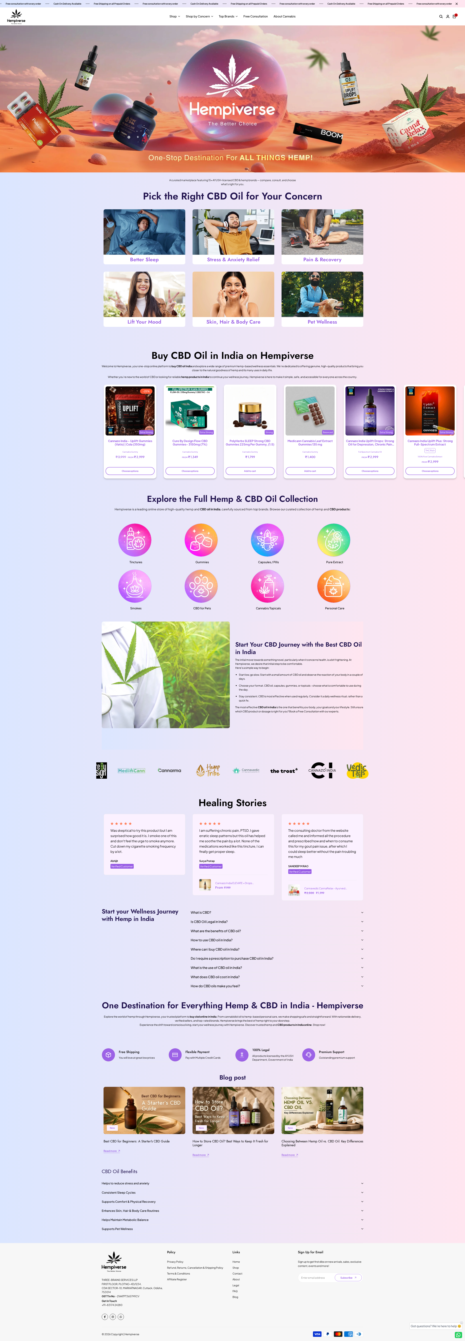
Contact (237, 1273)
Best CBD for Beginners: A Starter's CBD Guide (137, 1141)
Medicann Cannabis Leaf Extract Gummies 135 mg (310, 442)
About (236, 1279)
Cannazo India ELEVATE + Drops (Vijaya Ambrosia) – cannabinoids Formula (234, 883)
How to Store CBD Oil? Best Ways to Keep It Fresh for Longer (230, 1143)
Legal (235, 1285)
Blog (235, 1296)
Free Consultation (251, 729)
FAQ (235, 1291)
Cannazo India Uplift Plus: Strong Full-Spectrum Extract (430, 442)
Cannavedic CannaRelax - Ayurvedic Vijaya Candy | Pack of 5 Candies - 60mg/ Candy (325, 888)
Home (236, 1261)
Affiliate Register (177, 1279)
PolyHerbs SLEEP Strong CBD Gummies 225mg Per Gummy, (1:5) (250, 442)
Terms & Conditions (178, 1273)
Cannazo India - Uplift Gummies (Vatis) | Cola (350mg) (130, 442)
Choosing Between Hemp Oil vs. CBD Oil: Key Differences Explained (322, 1143)
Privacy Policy (175, 1261)
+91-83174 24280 (112, 1304)
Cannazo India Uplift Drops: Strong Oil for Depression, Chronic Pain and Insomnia (370, 442)
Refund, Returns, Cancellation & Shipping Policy (195, 1267)
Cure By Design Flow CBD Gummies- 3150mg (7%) (190, 442)
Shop (235, 1267)
